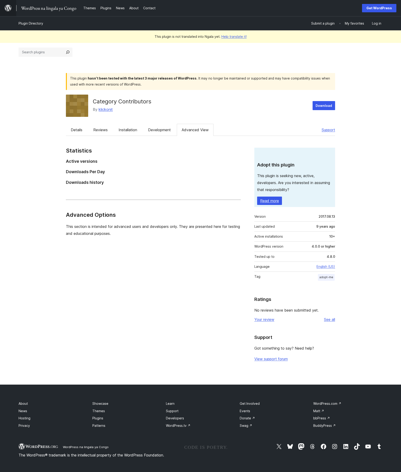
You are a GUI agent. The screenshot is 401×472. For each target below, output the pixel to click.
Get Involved (250, 403)
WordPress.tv (178, 425)
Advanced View (195, 130)
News (23, 411)
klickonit (106, 109)
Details (76, 130)
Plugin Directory (31, 23)
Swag (246, 425)
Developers (175, 418)
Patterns (98, 425)
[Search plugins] (67, 52)
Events (245, 411)
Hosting (24, 418)
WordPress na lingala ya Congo (86, 447)
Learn (170, 403)
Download (324, 106)
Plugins (97, 418)
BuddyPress (324, 425)
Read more (269, 200)
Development (159, 130)
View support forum (271, 359)
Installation (128, 130)
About (23, 403)
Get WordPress (379, 8)
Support (328, 130)
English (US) (326, 266)
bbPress (321, 418)
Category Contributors (122, 101)
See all (329, 319)
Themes (98, 411)
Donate (247, 418)
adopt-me (326, 277)
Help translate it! (234, 36)
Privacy (24, 425)
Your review (264, 319)
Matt (318, 411)
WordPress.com (327, 403)
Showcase (100, 403)
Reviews (100, 130)
